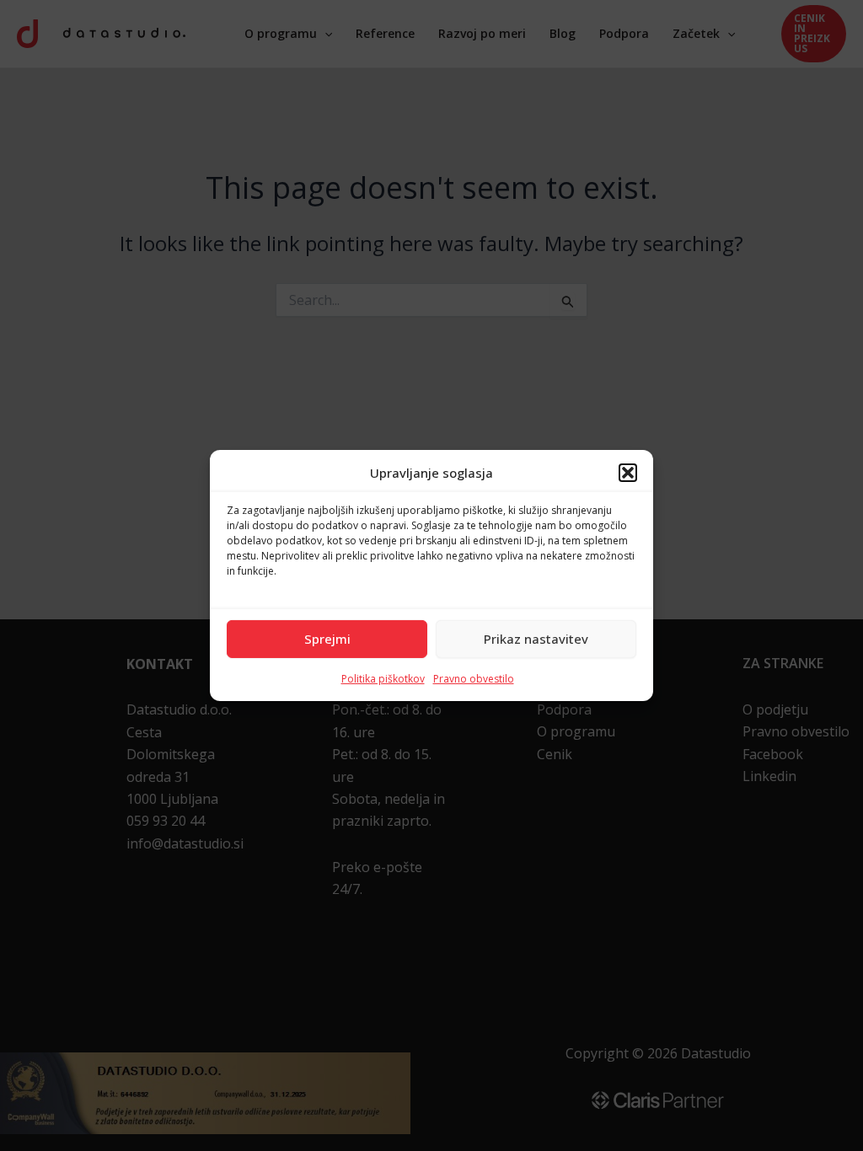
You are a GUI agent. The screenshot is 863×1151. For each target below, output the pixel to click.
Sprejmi (327, 638)
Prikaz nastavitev (536, 638)
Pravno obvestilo (473, 679)
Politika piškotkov (383, 679)
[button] (627, 472)
